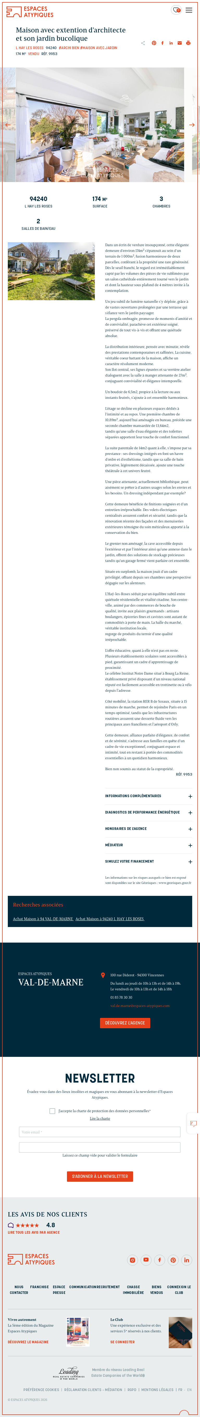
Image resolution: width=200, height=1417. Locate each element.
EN (189, 1390)
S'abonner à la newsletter (100, 1177)
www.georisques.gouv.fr (175, 883)
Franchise (39, 1287)
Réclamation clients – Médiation (93, 1390)
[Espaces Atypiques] (30, 16)
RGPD (132, 1390)
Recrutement (108, 1287)
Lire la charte (100, 1118)
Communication (82, 1287)
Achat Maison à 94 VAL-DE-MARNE (43, 919)
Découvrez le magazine (28, 1342)
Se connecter (122, 1342)
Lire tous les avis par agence (34, 1233)
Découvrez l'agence (125, 1023)
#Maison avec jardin (98, 48)
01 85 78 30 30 (121, 997)
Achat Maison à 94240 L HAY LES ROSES (110, 919)
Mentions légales (157, 1390)
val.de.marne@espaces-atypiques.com (140, 1006)
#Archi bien (69, 48)
